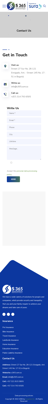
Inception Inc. (30, 399)
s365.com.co (16, 372)
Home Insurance (8, 344)
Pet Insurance (8, 327)
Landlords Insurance (10, 340)
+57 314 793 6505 (15, 385)
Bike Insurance (8, 331)
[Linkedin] (12, 314)
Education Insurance (10, 348)
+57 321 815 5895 (15, 381)
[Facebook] (3, 314)
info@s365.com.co (15, 377)
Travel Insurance (9, 336)
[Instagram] (8, 314)
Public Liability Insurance (12, 353)
